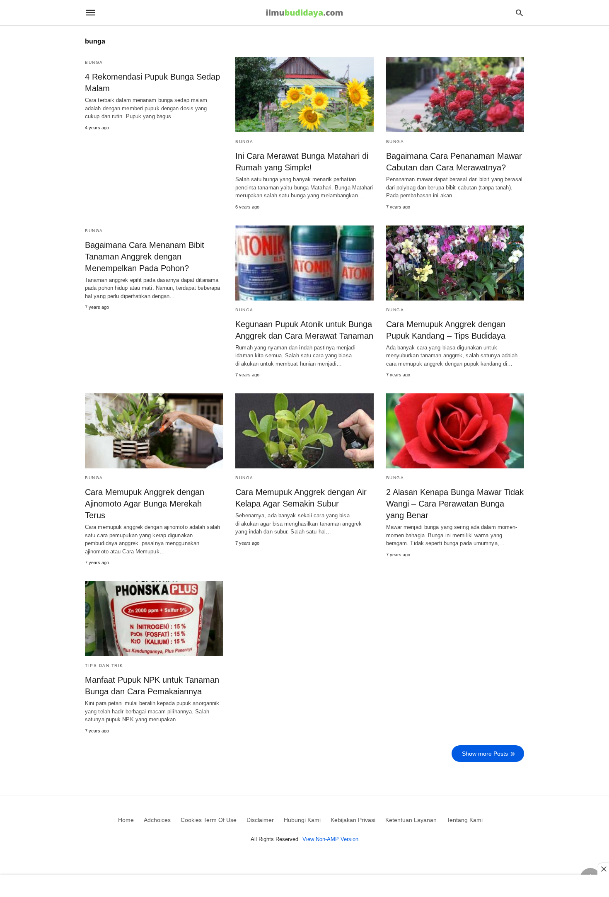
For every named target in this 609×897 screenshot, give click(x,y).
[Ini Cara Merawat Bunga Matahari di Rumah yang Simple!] (304, 94)
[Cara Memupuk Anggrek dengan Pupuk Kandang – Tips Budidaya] (455, 263)
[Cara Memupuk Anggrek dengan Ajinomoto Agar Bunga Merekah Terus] (154, 430)
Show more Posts (485, 753)
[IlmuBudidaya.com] (304, 12)
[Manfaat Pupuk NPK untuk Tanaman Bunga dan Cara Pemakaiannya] (154, 618)
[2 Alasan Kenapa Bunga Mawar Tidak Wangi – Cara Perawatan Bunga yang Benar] (455, 430)
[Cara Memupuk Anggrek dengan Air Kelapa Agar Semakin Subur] (304, 430)
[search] (519, 12)
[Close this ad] (603, 869)
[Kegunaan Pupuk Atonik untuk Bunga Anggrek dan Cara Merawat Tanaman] (304, 263)
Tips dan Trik (104, 665)
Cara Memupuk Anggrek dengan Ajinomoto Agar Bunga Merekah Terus (144, 503)
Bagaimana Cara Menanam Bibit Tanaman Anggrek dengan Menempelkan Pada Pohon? (144, 256)
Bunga (94, 62)
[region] (304, 886)
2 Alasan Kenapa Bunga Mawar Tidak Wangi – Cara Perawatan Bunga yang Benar (455, 503)
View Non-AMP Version (330, 839)
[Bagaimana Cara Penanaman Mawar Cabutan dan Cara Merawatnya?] (455, 94)
